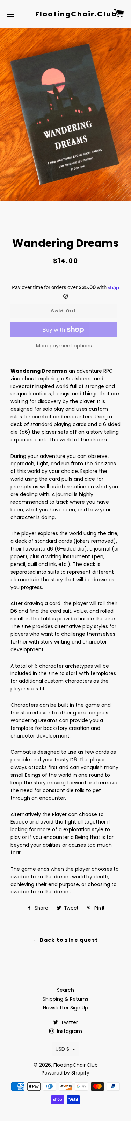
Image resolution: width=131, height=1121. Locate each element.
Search (65, 989)
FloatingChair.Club (65, 14)
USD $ (62, 1048)
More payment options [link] (64, 345)
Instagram (69, 1031)
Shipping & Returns (65, 999)
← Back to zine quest (65, 939)
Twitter (68, 1022)
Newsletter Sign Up (65, 1007)
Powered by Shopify (65, 1072)
